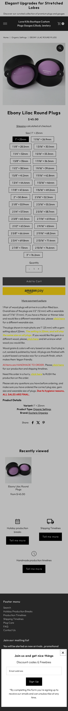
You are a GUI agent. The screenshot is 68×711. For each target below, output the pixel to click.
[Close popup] (63, 653)
